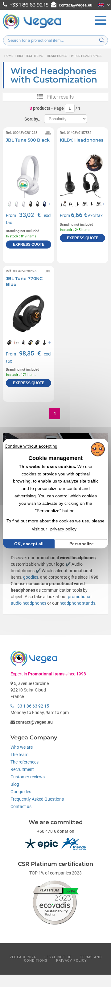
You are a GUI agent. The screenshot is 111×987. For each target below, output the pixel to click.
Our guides (20, 791)
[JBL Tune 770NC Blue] (28, 313)
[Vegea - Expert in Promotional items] (32, 28)
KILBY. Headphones (81, 140)
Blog (14, 784)
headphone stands (77, 603)
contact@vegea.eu (75, 5)
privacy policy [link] (63, 528)
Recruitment (22, 769)
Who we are (21, 747)
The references (24, 761)
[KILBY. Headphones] (82, 175)
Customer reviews (27, 776)
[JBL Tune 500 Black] (28, 175)
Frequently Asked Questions (37, 799)
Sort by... (33, 119)
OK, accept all (28, 543)
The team (19, 754)
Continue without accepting (31, 446)
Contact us (20, 806)
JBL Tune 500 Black (28, 140)
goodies (30, 577)
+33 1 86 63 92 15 (31, 706)
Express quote (28, 244)
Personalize (81, 543)
